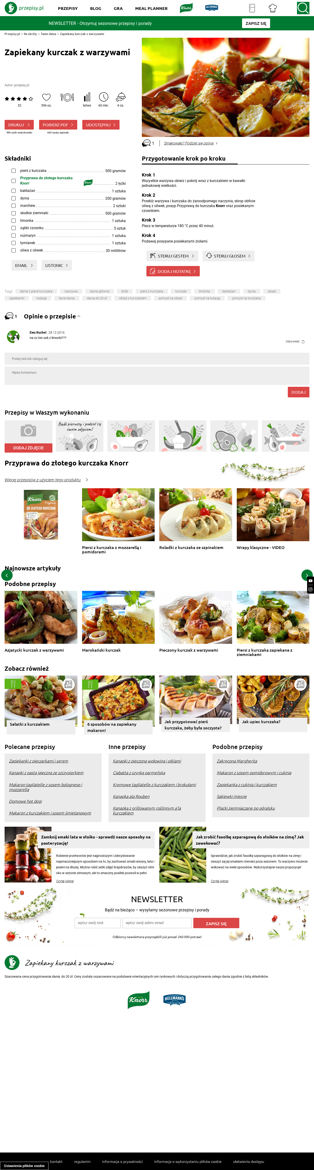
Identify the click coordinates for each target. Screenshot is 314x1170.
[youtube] (310, 581)
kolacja (42, 298)
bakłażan (229, 291)
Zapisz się (216, 923)
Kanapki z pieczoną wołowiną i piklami (147, 760)
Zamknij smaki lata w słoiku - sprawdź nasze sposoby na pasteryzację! (96, 840)
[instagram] (310, 589)
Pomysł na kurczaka (246, 298)
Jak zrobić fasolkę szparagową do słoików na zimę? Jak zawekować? (250, 840)
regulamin (82, 1161)
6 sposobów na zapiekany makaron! (111, 727)
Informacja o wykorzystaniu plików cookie (188, 1161)
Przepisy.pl (12, 34)
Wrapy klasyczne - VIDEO (261, 547)
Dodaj (298, 392)
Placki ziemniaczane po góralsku (246, 808)
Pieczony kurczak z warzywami (188, 650)
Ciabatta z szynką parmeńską (139, 772)
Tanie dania (48, 34)
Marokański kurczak (101, 650)
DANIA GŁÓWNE (99, 291)
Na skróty (30, 34)
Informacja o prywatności (122, 1161)
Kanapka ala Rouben (131, 796)
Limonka (204, 291)
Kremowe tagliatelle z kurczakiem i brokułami (154, 784)
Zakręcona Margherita (237, 760)
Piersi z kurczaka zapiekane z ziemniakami (264, 652)
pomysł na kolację (207, 298)
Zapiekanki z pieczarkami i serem (38, 760)
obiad (272, 291)
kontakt (56, 1161)
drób (124, 291)
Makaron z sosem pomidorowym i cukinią (254, 772)
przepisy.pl (21, 85)
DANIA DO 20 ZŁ (97, 298)
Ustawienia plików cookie (24, 1166)
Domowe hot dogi (25, 801)
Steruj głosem (229, 255)
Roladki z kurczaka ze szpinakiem (191, 547)
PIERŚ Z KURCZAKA (151, 291)
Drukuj (16, 124)
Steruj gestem (173, 255)
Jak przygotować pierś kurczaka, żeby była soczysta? (193, 724)
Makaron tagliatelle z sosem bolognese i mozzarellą (45, 787)
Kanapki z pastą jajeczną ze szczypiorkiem (46, 772)
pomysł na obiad (170, 298)
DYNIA (252, 291)
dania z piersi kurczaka (36, 291)
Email (21, 265)
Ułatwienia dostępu (248, 1161)
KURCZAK (181, 291)
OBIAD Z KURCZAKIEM (132, 298)
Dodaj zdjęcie (28, 447)
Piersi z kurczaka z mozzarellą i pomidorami (111, 549)
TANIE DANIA (67, 298)
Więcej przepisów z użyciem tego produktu (43, 480)
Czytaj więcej (65, 881)
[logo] (24, 8)
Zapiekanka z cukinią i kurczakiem (247, 784)
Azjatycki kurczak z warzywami (34, 650)
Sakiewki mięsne (232, 796)
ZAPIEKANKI (16, 298)
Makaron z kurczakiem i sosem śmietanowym (50, 812)
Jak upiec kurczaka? (261, 721)
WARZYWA (71, 291)
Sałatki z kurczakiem (30, 724)
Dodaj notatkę (174, 271)
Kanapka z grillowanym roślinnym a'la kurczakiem (147, 810)
